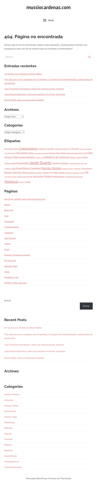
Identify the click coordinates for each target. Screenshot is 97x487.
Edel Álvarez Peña (10, 153)
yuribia (27, 182)
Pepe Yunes (59, 172)
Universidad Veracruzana (74, 177)
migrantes (77, 168)
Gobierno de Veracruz (56, 157)
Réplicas (8, 450)
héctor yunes (75, 157)
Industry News (11, 405)
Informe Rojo (10, 417)
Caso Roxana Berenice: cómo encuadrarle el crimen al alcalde (34, 94)
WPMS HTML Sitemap (15, 283)
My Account (10, 260)
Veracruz (11, 181)
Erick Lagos (83, 153)
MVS (51, 173)
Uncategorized (11, 461)
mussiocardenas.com (48, 7)
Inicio (6, 249)
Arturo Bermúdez (11, 149)
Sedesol (48, 176)
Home (7, 243)
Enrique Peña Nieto (57, 153)
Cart (6, 216)
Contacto (8, 232)
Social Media (10, 456)
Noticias (8, 428)
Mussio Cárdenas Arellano (17, 255)
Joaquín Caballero (60, 163)
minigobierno (86, 168)
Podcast (8, 439)
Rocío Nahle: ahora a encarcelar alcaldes (24, 100)
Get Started (10, 238)
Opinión (8, 433)
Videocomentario (13, 467)
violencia (21, 182)
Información (10, 411)
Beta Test (8, 210)
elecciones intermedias (41, 153)
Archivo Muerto (11, 394)
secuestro (38, 176)
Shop (6, 271)
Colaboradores (11, 227)
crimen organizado (86, 149)
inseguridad (22, 163)
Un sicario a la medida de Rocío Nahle (23, 74)
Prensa (82, 173)
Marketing (9, 422)
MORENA (45, 173)
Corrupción (74, 149)
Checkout (9, 221)
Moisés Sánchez (13, 172)
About (7, 204)
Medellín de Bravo (67, 168)
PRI (86, 172)
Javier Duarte (40, 162)
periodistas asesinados (72, 173)
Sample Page (11, 266)
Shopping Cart (11, 277)
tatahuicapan (59, 176)
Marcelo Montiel (51, 168)
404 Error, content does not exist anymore (24, 199)
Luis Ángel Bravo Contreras (26, 168)
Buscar (7, 300)
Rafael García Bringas (25, 177)
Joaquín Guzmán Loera (76, 163)
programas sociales (10, 176)
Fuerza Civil (39, 157)
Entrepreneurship (72, 153)
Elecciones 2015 (24, 153)
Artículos (8, 400)
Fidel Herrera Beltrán (24, 157)
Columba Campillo (46, 149)
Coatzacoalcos (28, 148)
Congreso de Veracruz (62, 149)
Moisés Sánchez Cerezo (32, 173)
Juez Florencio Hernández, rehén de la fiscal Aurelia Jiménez (34, 89)
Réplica (8, 444)
